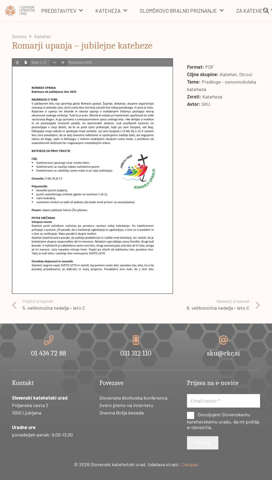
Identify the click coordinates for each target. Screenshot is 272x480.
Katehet (228, 74)
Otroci (245, 74)
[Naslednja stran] (26, 63)
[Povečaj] (63, 63)
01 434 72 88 (48, 353)
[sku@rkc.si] (223, 340)
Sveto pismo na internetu (126, 405)
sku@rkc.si (223, 353)
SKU (205, 104)
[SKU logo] (20, 10)
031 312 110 (135, 353)
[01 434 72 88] (48, 340)
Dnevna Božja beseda (121, 413)
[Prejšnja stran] (17, 63)
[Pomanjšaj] (54, 63)
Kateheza (212, 97)
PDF (209, 67)
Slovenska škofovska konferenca (133, 398)
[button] (81, 10)
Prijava (203, 443)
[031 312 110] (136, 340)
